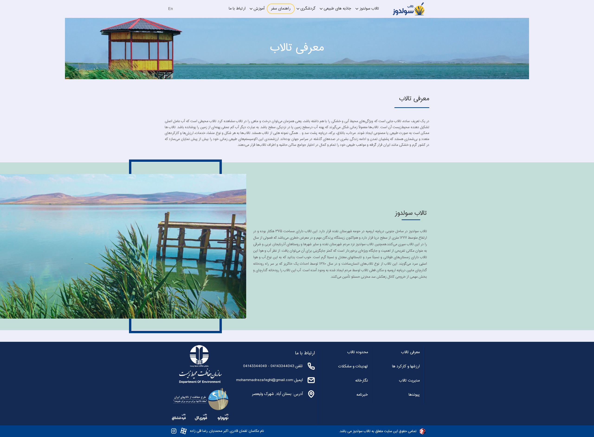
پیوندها (414, 394)
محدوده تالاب (357, 352)
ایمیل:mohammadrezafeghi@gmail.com (269, 380)
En (170, 9)
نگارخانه (361, 380)
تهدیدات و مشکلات (353, 366)
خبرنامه (362, 394)
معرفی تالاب (410, 352)
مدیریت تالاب (409, 380)
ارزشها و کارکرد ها (406, 366)
